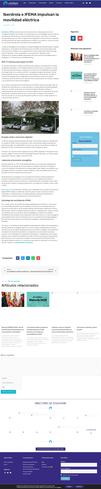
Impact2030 (6, 192)
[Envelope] (90, 3)
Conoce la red (32, 2)
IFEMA (12, 32)
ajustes (59, 487)
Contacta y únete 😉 (47, 467)
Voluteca (44, 464)
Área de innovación (28, 467)
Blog (43, 462)
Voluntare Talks (27, 474)
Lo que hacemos (42, 2)
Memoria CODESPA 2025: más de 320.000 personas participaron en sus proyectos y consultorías (91, 59)
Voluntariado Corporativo (24, 242)
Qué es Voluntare (8, 462)
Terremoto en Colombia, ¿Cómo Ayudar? (91, 112)
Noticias (51, 2)
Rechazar (79, 486)
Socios (5, 464)
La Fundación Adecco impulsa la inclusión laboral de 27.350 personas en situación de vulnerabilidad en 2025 (91, 77)
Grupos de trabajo (28, 471)
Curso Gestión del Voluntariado (31, 469)
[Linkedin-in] (83, 3)
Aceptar (69, 486)
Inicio (25, 2)
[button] (17, 258)
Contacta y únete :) (69, 2)
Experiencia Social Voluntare (30, 462)
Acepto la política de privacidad (82, 156)
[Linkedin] (73, 38)
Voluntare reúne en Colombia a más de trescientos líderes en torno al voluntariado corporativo (90, 96)
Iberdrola (5, 32)
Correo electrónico (77, 149)
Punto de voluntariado (28, 464)
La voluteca (59, 2)
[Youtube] (86, 3)
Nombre (74, 143)
